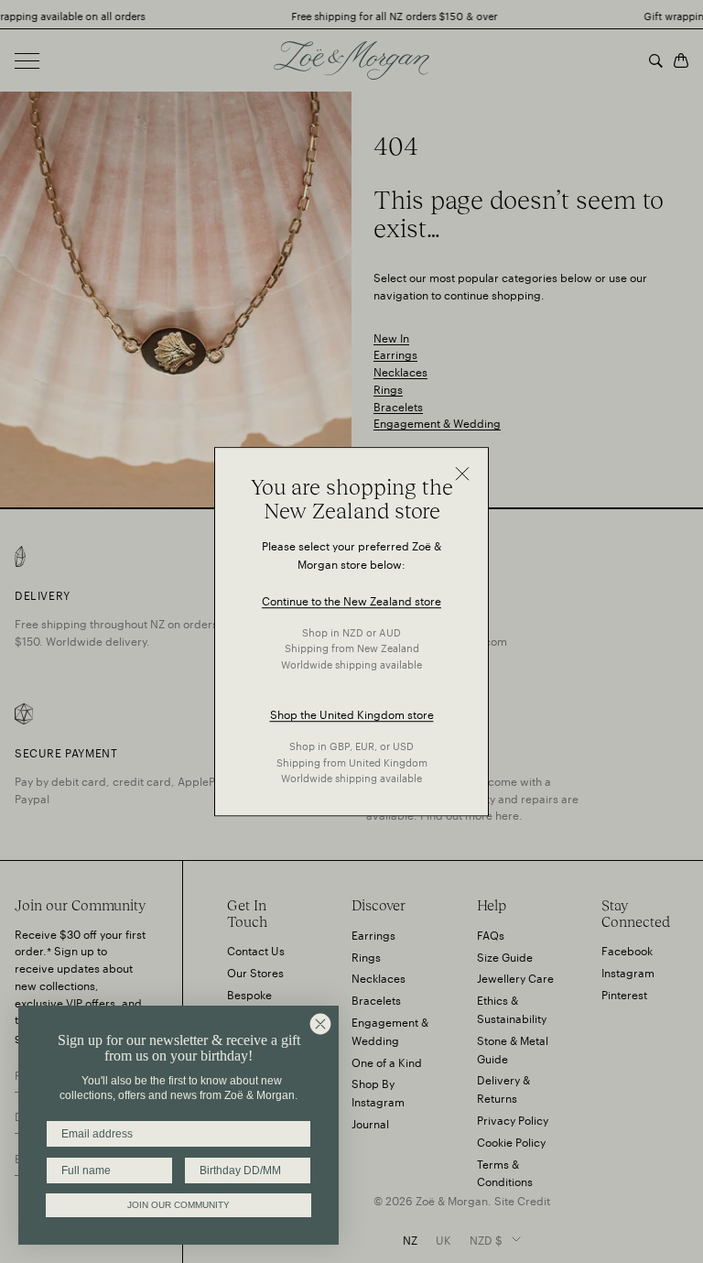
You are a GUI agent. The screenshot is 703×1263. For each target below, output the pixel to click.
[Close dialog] (320, 1024)
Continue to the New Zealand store (351, 599)
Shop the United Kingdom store (352, 714)
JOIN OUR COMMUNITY (178, 1205)
